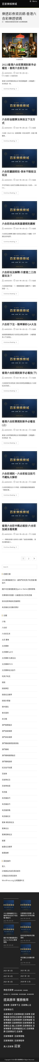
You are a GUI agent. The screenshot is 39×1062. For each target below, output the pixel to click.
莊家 (17, 1046)
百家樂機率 (8, 1036)
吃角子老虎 (6, 676)
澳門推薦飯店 (7, 725)
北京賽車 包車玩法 (9, 658)
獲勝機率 (23, 1000)
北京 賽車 (5, 640)
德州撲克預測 (30, 994)
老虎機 (4, 792)
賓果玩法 (5, 828)
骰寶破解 (5, 853)
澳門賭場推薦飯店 (8, 755)
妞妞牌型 (5, 688)
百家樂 (4, 773)
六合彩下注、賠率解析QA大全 (19, 324)
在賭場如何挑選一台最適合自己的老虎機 (17, 595)
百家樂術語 (6, 786)
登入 (3, 866)
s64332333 (8, 73)
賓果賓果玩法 (7, 834)
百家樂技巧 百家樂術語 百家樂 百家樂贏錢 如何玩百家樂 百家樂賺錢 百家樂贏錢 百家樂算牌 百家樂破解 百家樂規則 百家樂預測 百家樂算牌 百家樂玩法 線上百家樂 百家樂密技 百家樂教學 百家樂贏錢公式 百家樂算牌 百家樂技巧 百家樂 (19, 1023)
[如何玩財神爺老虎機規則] (25, 927)
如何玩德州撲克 (18, 990)
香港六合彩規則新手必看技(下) (19, 373)
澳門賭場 (5, 749)
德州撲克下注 (7, 994)
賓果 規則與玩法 (8, 822)
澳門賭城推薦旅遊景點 (10, 743)
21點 (4, 621)
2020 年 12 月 (25, 982)
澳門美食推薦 (7, 737)
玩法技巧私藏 (7, 767)
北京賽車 (5, 646)
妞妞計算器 (6, 701)
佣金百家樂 (8, 990)
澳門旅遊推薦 (7, 731)
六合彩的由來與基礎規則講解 (18, 223)
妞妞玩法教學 (7, 694)
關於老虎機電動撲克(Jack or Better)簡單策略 (18, 589)
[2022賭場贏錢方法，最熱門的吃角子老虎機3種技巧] (9, 905)
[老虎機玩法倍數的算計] (25, 950)
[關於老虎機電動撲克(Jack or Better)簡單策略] (9, 930)
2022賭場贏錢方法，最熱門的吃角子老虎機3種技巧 (19, 581)
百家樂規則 (8, 1040)
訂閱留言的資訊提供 (9, 876)
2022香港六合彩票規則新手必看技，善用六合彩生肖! (19, 66)
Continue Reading (11, 88)
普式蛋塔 (5, 713)
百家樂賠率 (19, 1040)
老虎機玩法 (6, 816)
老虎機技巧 (6, 798)
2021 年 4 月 (8, 976)
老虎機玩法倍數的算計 (10, 607)
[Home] (2, 22)
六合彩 (6, 76)
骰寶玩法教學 (7, 847)
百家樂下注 (15, 1005)
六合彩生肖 (14, 76)
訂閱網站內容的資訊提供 (11, 871)
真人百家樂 (8, 1046)
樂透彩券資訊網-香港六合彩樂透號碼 (16, 22)
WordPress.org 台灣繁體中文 (13, 880)
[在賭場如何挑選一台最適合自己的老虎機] (25, 905)
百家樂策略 (19, 1036)
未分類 (4, 719)
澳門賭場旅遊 (7, 761)
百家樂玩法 (6, 780)
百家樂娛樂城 (9, 4)
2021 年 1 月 (25, 976)
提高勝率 (10, 1000)
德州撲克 (5, 707)
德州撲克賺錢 (14, 994)
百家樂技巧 (8, 1009)
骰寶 (3, 841)
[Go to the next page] (34, 558)
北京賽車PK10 (7, 664)
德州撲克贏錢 (22, 994)
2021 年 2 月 (25, 971)
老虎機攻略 (6, 810)
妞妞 (3, 682)
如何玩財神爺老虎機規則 (11, 601)
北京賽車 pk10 (7, 652)
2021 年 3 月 (8, 982)
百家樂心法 (26, 1005)
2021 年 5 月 (8, 971)
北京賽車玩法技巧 (8, 670)
